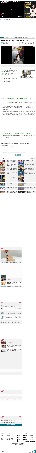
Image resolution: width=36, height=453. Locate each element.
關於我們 (8, 435)
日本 (4, 70)
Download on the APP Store (32, 441)
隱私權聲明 (12, 438)
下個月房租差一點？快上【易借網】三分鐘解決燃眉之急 (29, 192)
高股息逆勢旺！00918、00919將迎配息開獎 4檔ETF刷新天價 (17, 133)
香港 (2, 68)
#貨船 (21, 152)
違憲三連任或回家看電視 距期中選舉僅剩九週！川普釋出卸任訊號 (29, 169)
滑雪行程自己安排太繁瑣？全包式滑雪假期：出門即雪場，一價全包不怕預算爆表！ (11, 184)
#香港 (18, 152)
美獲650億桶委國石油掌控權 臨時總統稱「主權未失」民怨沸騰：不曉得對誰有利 (11, 177)
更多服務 (10, 433)
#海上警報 (13, 152)
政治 (15, 308)
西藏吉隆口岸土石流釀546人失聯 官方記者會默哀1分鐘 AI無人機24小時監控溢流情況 (29, 188)
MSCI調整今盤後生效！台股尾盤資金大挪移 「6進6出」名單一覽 (18, 98)
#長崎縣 (9, 152)
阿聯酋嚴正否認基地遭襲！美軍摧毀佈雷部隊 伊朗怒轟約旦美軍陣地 (11, 192)
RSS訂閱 (12, 435)
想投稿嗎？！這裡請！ (11, 424)
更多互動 (2, 433)
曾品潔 (4, 42)
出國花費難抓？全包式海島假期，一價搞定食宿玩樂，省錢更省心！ (29, 184)
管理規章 (12, 439)
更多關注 (26, 433)
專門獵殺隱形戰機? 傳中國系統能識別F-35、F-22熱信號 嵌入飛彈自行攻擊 (29, 173)
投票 (1, 438)
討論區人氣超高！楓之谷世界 (29, 164)
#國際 (2, 152)
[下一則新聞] (34, 37)
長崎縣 (6, 70)
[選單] (1, 20)
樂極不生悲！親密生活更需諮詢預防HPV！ (11, 180)
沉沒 (2, 73)
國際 (15, 316)
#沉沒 (24, 152)
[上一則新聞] (32, 37)
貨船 (5, 68)
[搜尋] (35, 20)
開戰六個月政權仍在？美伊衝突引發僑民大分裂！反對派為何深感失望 (11, 161)
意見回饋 (8, 439)
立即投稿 (8, 438)
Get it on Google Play (26, 441)
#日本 (5, 152)
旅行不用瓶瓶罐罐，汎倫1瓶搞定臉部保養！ (11, 173)
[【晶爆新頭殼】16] (30, 9)
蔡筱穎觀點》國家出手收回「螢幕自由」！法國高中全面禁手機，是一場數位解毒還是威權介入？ (29, 181)
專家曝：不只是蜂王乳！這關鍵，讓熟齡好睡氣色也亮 (11, 165)
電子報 (2, 439)
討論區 (2, 435)
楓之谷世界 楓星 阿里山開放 (29, 160)
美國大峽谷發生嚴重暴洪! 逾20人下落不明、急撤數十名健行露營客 (11, 169)
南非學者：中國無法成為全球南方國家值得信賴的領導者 (11, 188)
